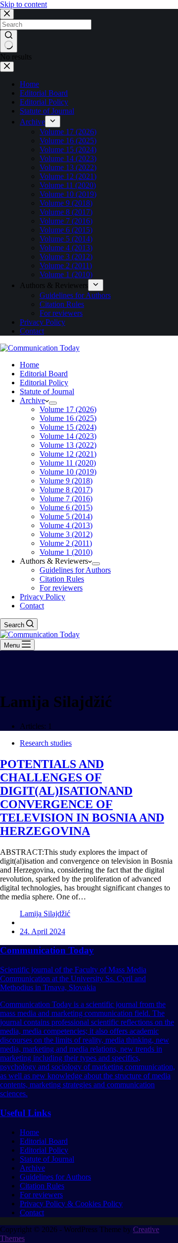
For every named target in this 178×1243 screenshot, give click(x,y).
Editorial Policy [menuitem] (44, 102)
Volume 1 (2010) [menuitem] (66, 274)
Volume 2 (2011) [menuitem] (66, 265)
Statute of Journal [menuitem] (47, 111)
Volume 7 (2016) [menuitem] (66, 221)
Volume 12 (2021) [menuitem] (68, 176)
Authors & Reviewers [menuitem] (54, 285)
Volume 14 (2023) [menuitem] (68, 158)
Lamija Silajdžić (45, 913)
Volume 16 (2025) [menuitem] (68, 140)
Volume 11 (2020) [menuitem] (68, 185)
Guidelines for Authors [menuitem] (75, 295)
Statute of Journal (47, 1159)
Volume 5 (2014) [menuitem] (66, 239)
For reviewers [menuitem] (61, 313)
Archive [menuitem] (32, 122)
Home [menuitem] (29, 84)
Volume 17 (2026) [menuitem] (68, 131)
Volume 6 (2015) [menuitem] (66, 230)
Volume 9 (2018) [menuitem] (66, 203)
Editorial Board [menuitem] (44, 93)
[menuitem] (52, 121)
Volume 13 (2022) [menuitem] (68, 167)
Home (29, 1132)
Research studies (46, 743)
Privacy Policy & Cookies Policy (71, 1203)
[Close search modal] (7, 14)
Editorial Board (44, 1141)
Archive (32, 1168)
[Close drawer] (7, 66)
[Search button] (8, 41)
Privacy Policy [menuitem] (42, 322)
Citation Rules (42, 1186)
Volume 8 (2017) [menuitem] (66, 212)
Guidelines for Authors (55, 1177)
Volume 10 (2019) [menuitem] (68, 194)
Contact (32, 1212)
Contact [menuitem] (32, 331)
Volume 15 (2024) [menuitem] (68, 149)
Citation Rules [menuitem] (62, 304)
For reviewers (41, 1194)
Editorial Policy (44, 1150)
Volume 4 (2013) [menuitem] (66, 247)
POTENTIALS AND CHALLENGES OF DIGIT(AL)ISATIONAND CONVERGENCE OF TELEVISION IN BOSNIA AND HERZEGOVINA (82, 797)
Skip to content (23, 4)
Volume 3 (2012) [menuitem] (66, 256)
